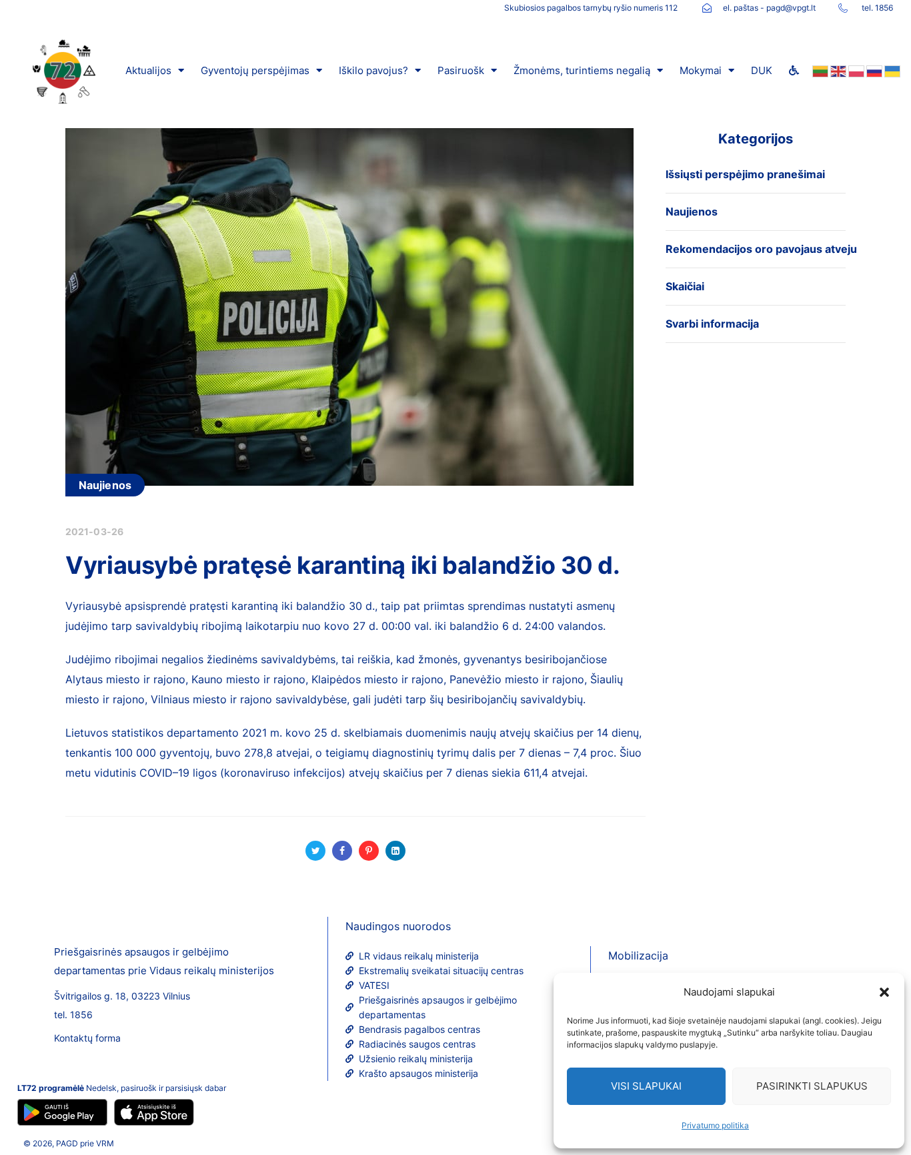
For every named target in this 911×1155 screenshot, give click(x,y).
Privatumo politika (715, 1125)
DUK (761, 70)
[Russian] (873, 70)
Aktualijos (148, 70)
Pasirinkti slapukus (812, 1086)
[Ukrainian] (891, 70)
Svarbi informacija (712, 323)
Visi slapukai (646, 1086)
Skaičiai (685, 286)
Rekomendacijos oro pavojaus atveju (761, 249)
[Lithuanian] (819, 70)
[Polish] (855, 70)
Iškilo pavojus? (373, 70)
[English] (837, 70)
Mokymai (701, 70)
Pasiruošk (460, 70)
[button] (884, 992)
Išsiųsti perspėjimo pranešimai (745, 174)
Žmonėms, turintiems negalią (582, 70)
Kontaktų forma (87, 1038)
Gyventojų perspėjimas (255, 70)
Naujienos (105, 485)
